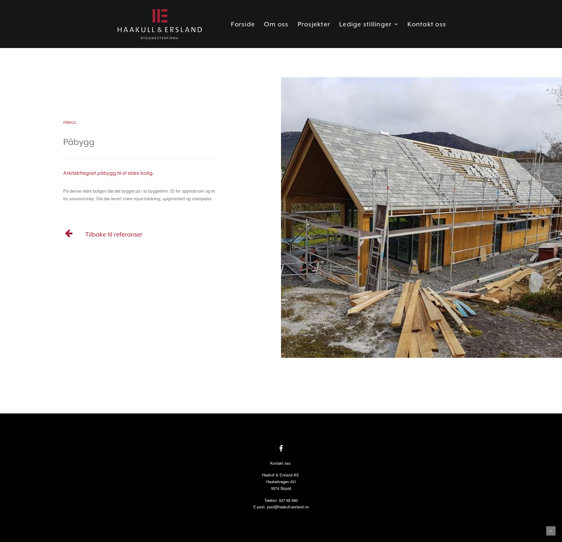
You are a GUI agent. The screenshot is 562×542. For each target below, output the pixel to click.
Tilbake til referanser (114, 234)
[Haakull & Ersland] (159, 24)
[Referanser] (69, 235)
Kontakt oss (426, 24)
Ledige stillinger (365, 24)
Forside (243, 24)
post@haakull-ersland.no (288, 506)
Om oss (276, 24)
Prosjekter (314, 24)
